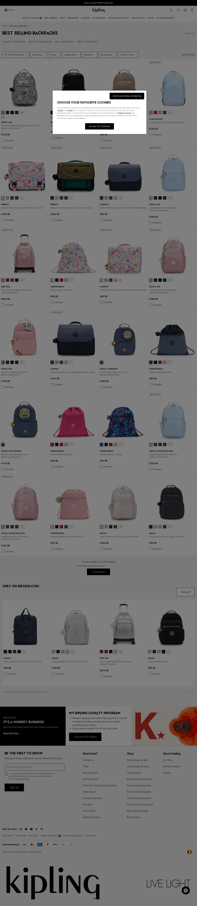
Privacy (60, 110)
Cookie (70, 110)
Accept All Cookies (99, 126)
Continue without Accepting (127, 96)
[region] (99, 112)
